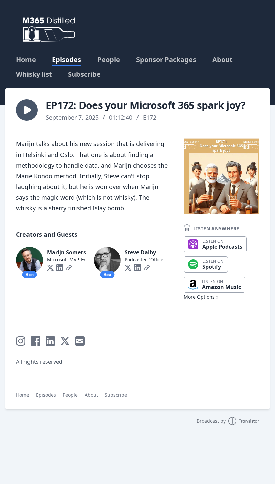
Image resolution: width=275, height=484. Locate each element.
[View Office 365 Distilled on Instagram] (20, 341)
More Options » (201, 297)
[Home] (49, 29)
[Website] (69, 267)
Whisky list (34, 74)
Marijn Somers (66, 252)
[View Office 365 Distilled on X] (65, 341)
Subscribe (84, 74)
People (108, 59)
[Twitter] (50, 267)
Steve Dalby (140, 252)
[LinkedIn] (59, 267)
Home (26, 59)
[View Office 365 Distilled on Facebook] (35, 341)
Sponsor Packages (166, 59)
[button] (27, 110)
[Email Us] (80, 341)
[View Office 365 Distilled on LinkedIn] (50, 341)
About (222, 59)
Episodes (66, 59)
